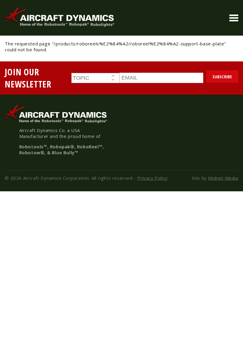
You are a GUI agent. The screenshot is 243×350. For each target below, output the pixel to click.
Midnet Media (223, 178)
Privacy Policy (152, 178)
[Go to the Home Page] (61, 25)
